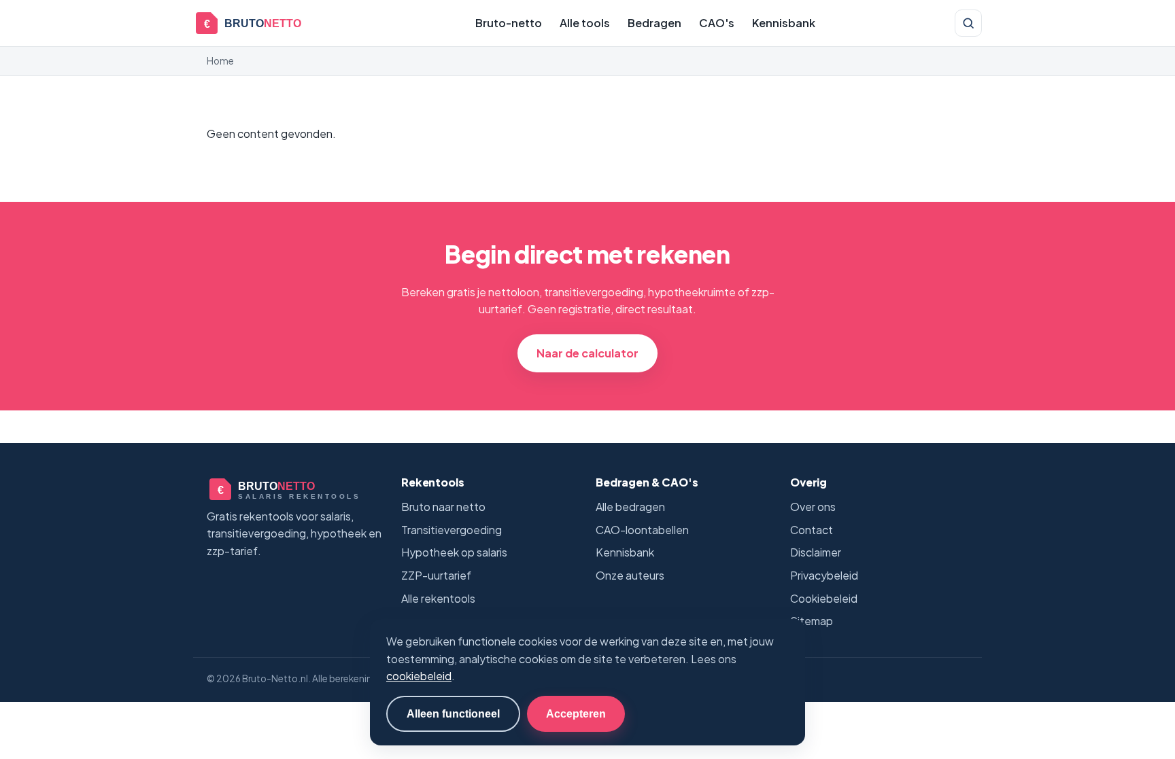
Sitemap (811, 621)
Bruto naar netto (443, 506)
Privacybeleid (824, 575)
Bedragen (654, 23)
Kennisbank (783, 23)
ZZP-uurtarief (436, 575)
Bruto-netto (508, 23)
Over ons (813, 506)
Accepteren (576, 713)
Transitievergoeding (451, 530)
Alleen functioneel (453, 713)
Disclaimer (815, 552)
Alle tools (585, 23)
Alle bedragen (630, 506)
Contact (811, 530)
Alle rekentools (438, 598)
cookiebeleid (419, 676)
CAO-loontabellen (642, 530)
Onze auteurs (630, 575)
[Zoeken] (968, 23)
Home (220, 61)
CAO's (716, 23)
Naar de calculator (587, 353)
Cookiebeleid (823, 598)
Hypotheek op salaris (454, 552)
